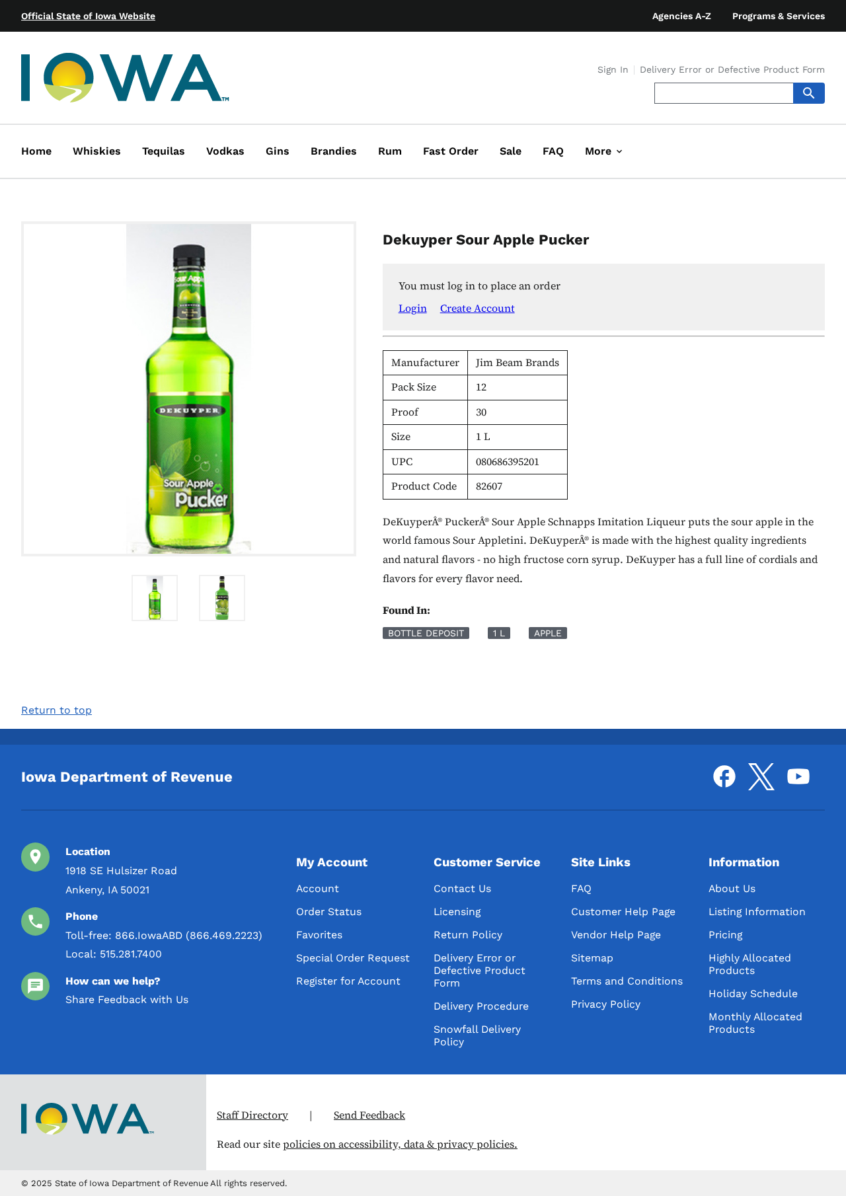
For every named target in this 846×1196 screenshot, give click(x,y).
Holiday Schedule (753, 993)
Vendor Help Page (616, 934)
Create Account (477, 308)
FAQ (581, 888)
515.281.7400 (131, 954)
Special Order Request (353, 958)
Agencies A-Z (681, 16)
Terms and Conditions (627, 981)
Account (317, 888)
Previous (11, 389)
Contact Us (462, 888)
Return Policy (468, 934)
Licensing (457, 911)
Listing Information (757, 911)
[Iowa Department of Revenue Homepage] (125, 80)
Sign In (613, 70)
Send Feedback (369, 1115)
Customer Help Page (623, 911)
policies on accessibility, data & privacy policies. (400, 1144)
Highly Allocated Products (750, 964)
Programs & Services (778, 16)
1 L (499, 633)
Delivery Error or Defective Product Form (732, 70)
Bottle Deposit (426, 633)
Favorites (319, 934)
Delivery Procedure (481, 1006)
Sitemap (592, 958)
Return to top (56, 710)
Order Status (329, 911)
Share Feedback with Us (126, 999)
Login (413, 308)
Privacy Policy (605, 1004)
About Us (732, 888)
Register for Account (348, 981)
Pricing (725, 934)
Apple (548, 633)
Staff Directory (252, 1115)
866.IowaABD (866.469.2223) (188, 935)
